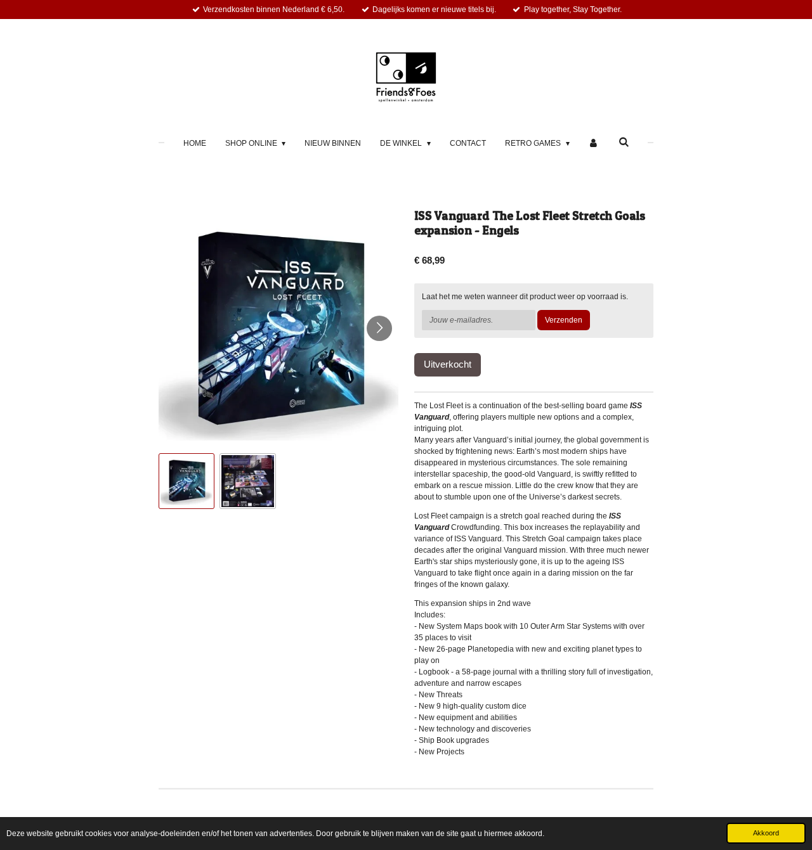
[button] (186, 481)
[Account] (594, 143)
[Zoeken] (624, 142)
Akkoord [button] (766, 833)
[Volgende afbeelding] (379, 328)
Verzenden (563, 320)
